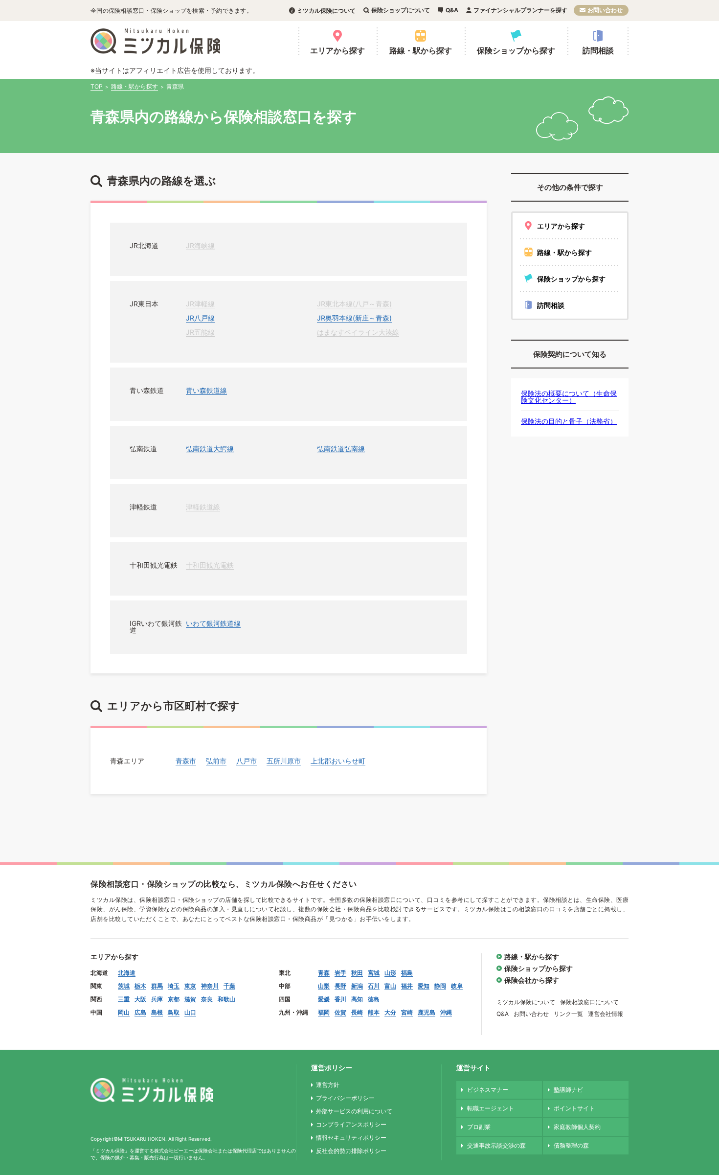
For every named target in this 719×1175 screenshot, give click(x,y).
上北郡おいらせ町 (338, 761)
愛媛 (324, 999)
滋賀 (190, 999)
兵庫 (157, 999)
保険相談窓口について (589, 1002)
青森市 (186, 761)
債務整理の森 (571, 1145)
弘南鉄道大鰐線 (210, 448)
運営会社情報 (605, 1013)
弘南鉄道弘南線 (341, 448)
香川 (340, 999)
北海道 (126, 972)
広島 (140, 1012)
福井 (407, 986)
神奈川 (210, 986)
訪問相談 (598, 50)
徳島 (374, 999)
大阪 (140, 999)
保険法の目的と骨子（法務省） (569, 421)
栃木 (140, 986)
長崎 (357, 1012)
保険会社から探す (531, 980)
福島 (407, 972)
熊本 (374, 1012)
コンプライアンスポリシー (351, 1124)
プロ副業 (479, 1126)
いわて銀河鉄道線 (213, 623)
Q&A (452, 10)
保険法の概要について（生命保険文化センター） (569, 396)
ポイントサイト (574, 1108)
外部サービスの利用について (354, 1111)
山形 (390, 972)
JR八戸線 (200, 318)
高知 (357, 999)
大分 (390, 1012)
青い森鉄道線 (206, 390)
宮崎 (407, 1012)
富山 (390, 986)
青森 (324, 972)
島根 (157, 1012)
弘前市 (216, 761)
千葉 (229, 986)
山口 (190, 1012)
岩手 (340, 972)
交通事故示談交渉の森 (496, 1145)
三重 (124, 999)
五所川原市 (284, 761)
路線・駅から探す (420, 50)
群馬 (157, 986)
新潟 (357, 986)
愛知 (423, 986)
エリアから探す (337, 50)
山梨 (324, 986)
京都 (174, 999)
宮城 (374, 972)
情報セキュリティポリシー (351, 1137)
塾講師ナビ (568, 1089)
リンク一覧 (568, 1013)
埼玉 (174, 986)
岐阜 (457, 986)
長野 (340, 986)
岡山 (124, 1012)
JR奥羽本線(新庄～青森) (354, 318)
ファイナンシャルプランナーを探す (520, 10)
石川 (374, 986)
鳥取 (174, 1012)
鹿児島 (426, 1012)
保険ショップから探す (516, 50)
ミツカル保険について (326, 10)
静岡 (440, 986)
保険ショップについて (400, 10)
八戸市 (246, 761)
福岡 (324, 1012)
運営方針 (327, 1084)
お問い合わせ (605, 10)
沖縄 (446, 1012)
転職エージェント (490, 1108)
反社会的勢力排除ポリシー (351, 1150)
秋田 (357, 972)
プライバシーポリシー (345, 1098)
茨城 (124, 986)
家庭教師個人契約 (577, 1126)
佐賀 (340, 1012)
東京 (190, 986)
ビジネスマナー (487, 1089)
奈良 (207, 999)
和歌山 (226, 999)
